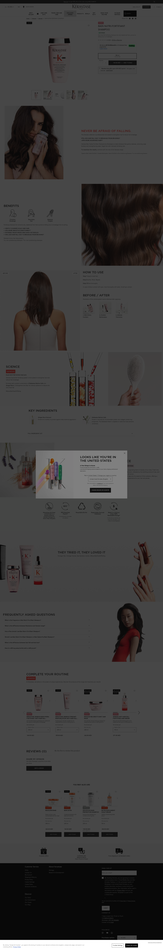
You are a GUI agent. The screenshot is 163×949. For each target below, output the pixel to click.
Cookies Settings (117, 945)
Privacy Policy (17, 947)
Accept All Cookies (131, 945)
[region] (81, 944)
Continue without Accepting (155, 942)
